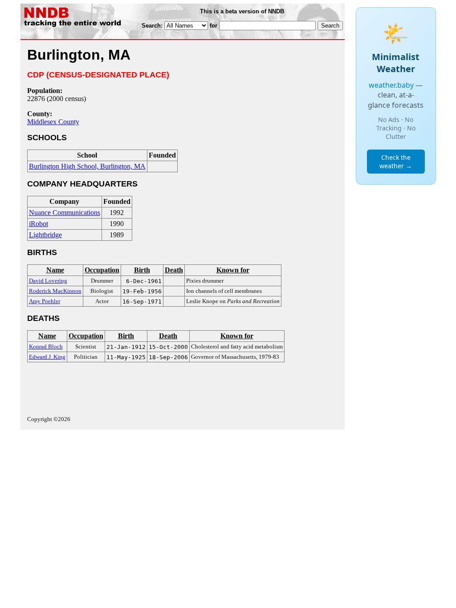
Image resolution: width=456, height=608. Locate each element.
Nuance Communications (64, 212)
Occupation (102, 270)
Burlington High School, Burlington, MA (87, 166)
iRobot (38, 223)
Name (55, 270)
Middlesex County (53, 122)
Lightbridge (45, 235)
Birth (142, 270)
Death (174, 270)
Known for (232, 270)
